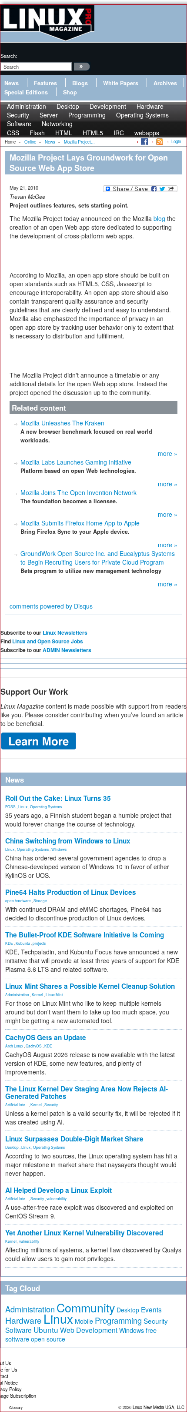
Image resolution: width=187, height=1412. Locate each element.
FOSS (10, 806)
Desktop (12, 1147)
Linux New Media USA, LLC (158, 1407)
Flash (37, 132)
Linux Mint (54, 994)
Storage (40, 900)
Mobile (84, 1321)
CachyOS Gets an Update (45, 1037)
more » (167, 453)
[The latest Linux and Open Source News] (159, 141)
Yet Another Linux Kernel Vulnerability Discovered (84, 1233)
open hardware (18, 900)
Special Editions (26, 92)
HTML (63, 132)
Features (45, 83)
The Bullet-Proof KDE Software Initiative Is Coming (84, 935)
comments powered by (51, 606)
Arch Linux (14, 1045)
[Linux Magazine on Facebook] (144, 141)
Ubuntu (45, 1329)
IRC (119, 132)
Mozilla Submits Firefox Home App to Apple (80, 523)
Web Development (88, 1330)
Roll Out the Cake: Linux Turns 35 (58, 798)
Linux (22, 806)
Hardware (23, 1320)
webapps (146, 132)
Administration (17, 994)
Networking (57, 123)
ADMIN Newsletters (67, 650)
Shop (70, 92)
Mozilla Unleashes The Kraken (62, 422)
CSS (13, 132)
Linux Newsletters (65, 632)
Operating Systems (142, 114)
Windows (59, 849)
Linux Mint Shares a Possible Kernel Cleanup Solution (90, 986)
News (11, 83)
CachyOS (34, 1045)
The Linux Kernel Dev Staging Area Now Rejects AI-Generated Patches (86, 1092)
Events (151, 1309)
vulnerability (57, 1198)
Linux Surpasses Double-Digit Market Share (74, 1139)
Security (51, 1104)
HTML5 (93, 132)
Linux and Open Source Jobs (47, 641)
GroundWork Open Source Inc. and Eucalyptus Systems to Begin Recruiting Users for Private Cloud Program (97, 557)
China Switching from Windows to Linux (67, 841)
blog (159, 218)
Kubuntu (23, 943)
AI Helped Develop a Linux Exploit (58, 1190)
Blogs (80, 83)
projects (39, 943)
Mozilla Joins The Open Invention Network (78, 492)
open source (48, 1339)
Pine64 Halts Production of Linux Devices (70, 892)
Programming (87, 114)
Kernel (37, 994)
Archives (165, 83)
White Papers (120, 83)
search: (8, 55)
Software (19, 123)
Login (176, 141)
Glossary (16, 1407)
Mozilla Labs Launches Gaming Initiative (75, 462)
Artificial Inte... (16, 1104)
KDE (9, 943)
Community (86, 1307)
